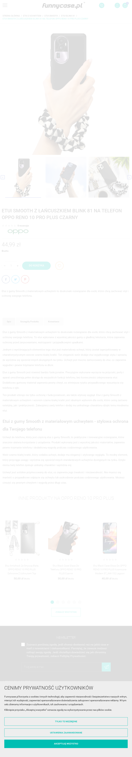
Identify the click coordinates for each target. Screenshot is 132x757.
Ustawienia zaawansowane (66, 732)
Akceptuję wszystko (66, 743)
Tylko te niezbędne (66, 721)
